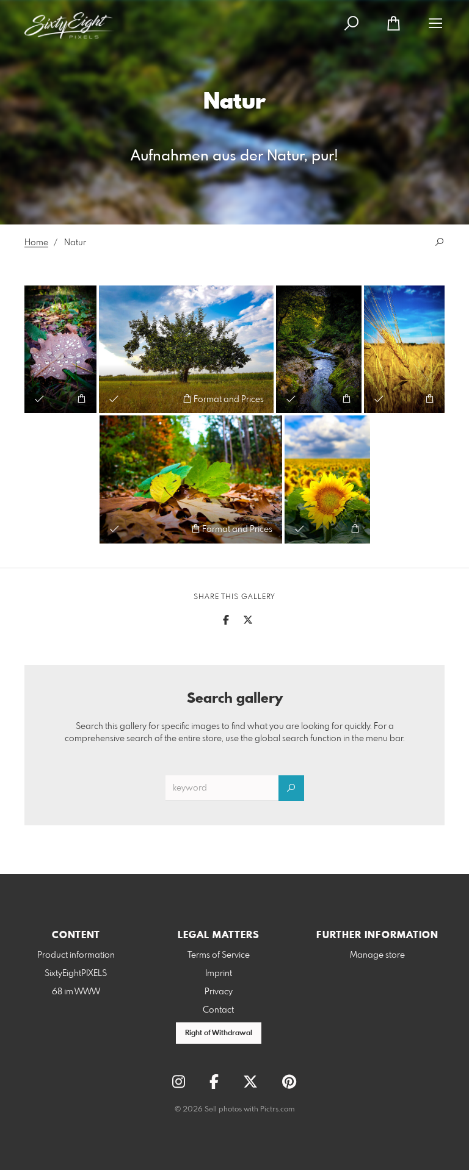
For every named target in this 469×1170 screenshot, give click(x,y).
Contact (218, 1010)
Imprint (218, 973)
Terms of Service (218, 955)
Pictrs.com (277, 1109)
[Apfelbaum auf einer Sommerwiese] (186, 349)
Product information (76, 955)
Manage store (377, 955)
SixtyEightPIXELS (76, 973)
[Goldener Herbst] (191, 479)
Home (36, 243)
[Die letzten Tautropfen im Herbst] (60, 349)
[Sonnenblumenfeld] (327, 479)
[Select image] (39, 399)
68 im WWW (76, 992)
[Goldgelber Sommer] (404, 349)
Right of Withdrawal (218, 1033)
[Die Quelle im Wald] (319, 349)
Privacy (219, 992)
